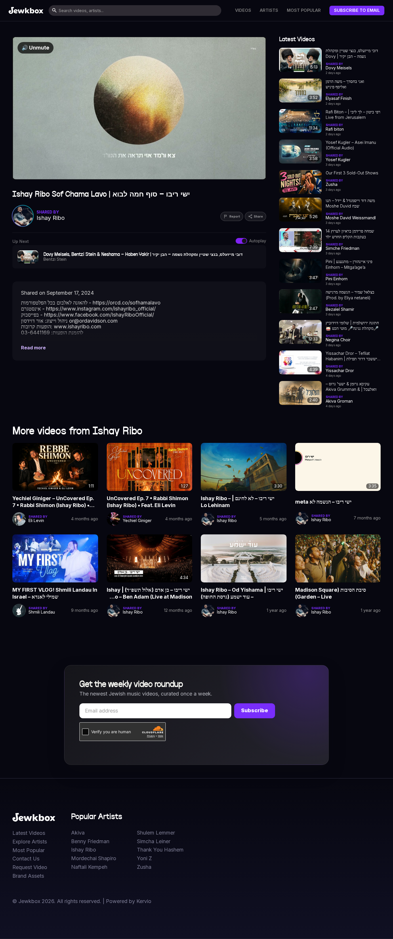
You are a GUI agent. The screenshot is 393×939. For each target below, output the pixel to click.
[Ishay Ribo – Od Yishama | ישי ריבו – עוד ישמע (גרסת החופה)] (244, 558)
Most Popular (304, 10)
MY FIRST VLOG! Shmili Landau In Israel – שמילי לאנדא (54, 593)
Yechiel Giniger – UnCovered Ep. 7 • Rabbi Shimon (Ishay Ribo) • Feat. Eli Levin (53, 502)
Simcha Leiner (153, 841)
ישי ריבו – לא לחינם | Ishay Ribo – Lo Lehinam (237, 501)
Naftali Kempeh (89, 867)
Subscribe (254, 710)
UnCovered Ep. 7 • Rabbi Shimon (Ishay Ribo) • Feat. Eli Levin (147, 501)
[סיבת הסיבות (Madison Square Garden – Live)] (338, 558)
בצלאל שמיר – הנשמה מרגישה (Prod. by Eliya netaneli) (350, 294)
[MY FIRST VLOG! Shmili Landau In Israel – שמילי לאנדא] (55, 558)
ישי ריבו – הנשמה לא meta (323, 502)
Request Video (29, 867)
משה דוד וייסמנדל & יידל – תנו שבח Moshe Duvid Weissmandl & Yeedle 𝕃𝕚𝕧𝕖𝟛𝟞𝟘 (350, 203)
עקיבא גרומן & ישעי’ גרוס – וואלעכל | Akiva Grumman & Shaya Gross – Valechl (351, 386)
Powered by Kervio (128, 901)
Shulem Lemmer (156, 833)
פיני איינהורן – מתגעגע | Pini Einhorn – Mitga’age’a (349, 264)
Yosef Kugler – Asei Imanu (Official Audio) (351, 145)
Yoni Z (144, 858)
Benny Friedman (90, 841)
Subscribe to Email (357, 10)
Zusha (144, 867)
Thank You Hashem (160, 850)
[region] (139, 108)
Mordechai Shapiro (93, 858)
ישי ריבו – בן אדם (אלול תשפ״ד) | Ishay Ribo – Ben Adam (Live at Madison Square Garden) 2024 (149, 594)
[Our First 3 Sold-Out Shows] (300, 182)
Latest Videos (28, 833)
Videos (243, 10)
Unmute (35, 48)
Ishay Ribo (83, 850)
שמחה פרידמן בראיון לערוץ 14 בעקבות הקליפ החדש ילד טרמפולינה (350, 233)
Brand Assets (28, 876)
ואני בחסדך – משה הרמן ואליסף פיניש (345, 84)
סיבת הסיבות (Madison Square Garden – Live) (330, 593)
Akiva (78, 833)
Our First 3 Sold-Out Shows (352, 172)
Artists (269, 10)
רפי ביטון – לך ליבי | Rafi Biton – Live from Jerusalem (353, 114)
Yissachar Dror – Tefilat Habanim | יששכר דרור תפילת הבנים (351, 356)
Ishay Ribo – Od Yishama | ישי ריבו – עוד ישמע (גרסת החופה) (242, 593)
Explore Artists (29, 842)
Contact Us (25, 859)
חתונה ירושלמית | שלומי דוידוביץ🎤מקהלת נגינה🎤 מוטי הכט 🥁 (352, 325)
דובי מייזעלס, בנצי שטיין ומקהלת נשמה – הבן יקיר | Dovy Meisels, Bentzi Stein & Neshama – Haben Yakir (352, 53)
